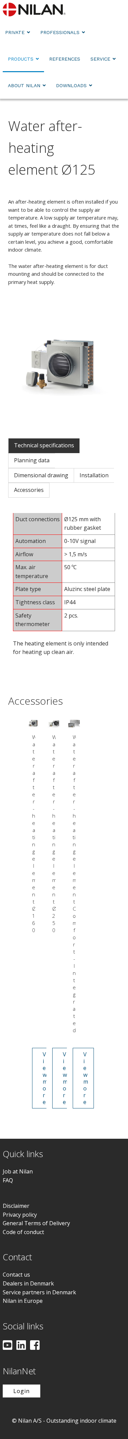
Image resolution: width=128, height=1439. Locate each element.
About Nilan (24, 85)
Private (15, 32)
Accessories (29, 490)
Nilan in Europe (23, 1301)
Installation (94, 475)
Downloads (71, 85)
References (64, 59)
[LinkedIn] (21, 1346)
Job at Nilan (18, 1171)
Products (20, 59)
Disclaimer (16, 1206)
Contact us (16, 1274)
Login (21, 1391)
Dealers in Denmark (28, 1283)
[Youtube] (7, 1346)
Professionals (60, 32)
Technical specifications (44, 445)
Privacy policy (20, 1214)
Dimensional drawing (41, 475)
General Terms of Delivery (36, 1223)
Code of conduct (23, 1232)
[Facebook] (35, 1346)
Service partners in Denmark (39, 1292)
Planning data (31, 460)
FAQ (8, 1180)
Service (100, 59)
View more (45, 1078)
